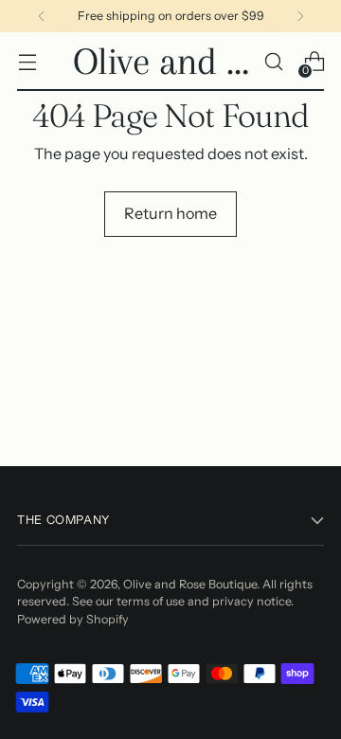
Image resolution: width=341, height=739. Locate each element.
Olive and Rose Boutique (190, 584)
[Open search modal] (273, 62)
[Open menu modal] (27, 62)
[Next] (300, 16)
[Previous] (42, 16)
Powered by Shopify (73, 619)
